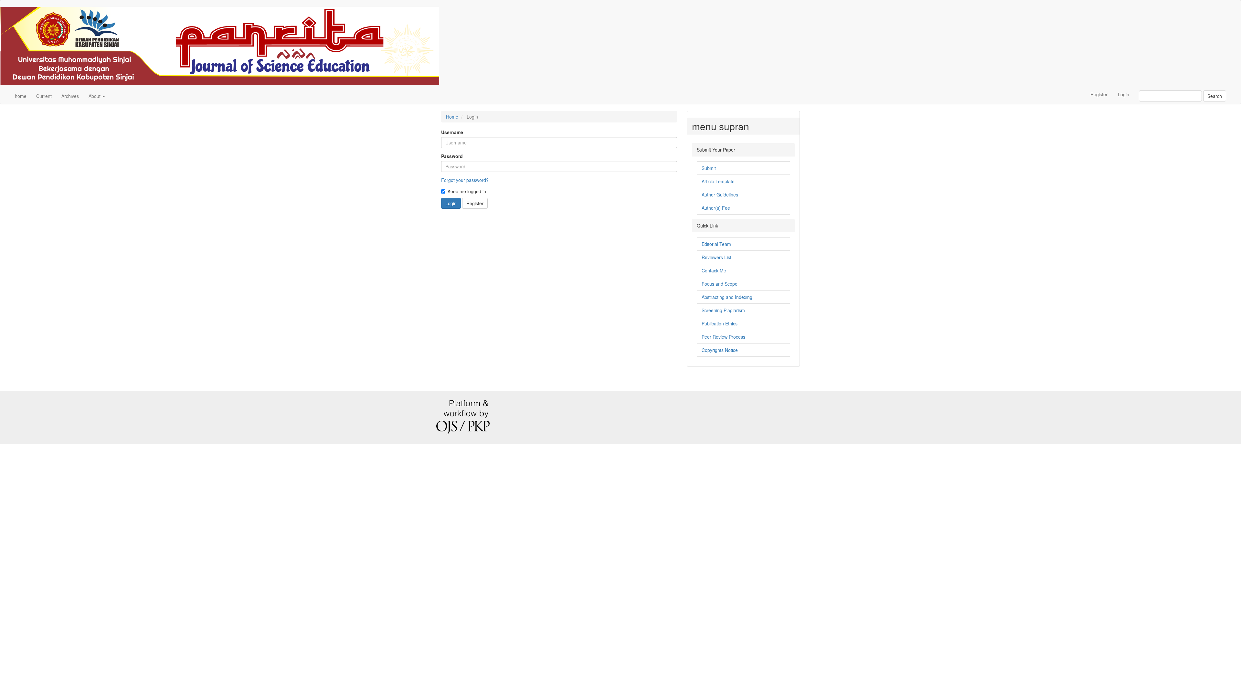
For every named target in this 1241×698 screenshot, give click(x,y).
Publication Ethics (719, 323)
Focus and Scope (719, 283)
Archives (70, 96)
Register (1099, 94)
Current (44, 96)
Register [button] (474, 203)
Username (452, 132)
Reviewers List (716, 257)
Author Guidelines (720, 194)
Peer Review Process (723, 336)
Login (1123, 94)
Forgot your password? (465, 180)
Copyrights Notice (720, 350)
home (21, 96)
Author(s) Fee (716, 208)
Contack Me (714, 270)
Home (452, 116)
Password (452, 156)
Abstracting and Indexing (727, 297)
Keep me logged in (467, 191)
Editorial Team (716, 244)
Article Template (718, 181)
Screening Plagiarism (723, 310)
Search (1214, 96)
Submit (709, 168)
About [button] (95, 96)
